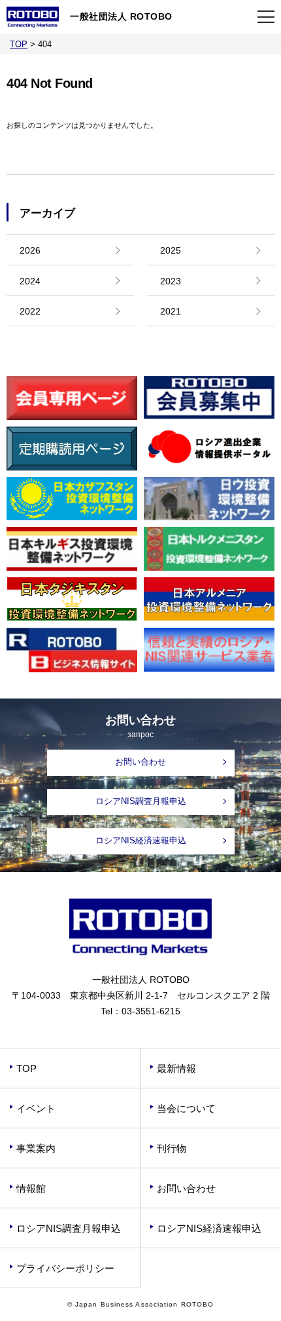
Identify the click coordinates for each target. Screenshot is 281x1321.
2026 (30, 250)
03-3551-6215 (151, 1011)
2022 (30, 311)
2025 (170, 250)
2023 (170, 281)
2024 (30, 281)
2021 (170, 311)
